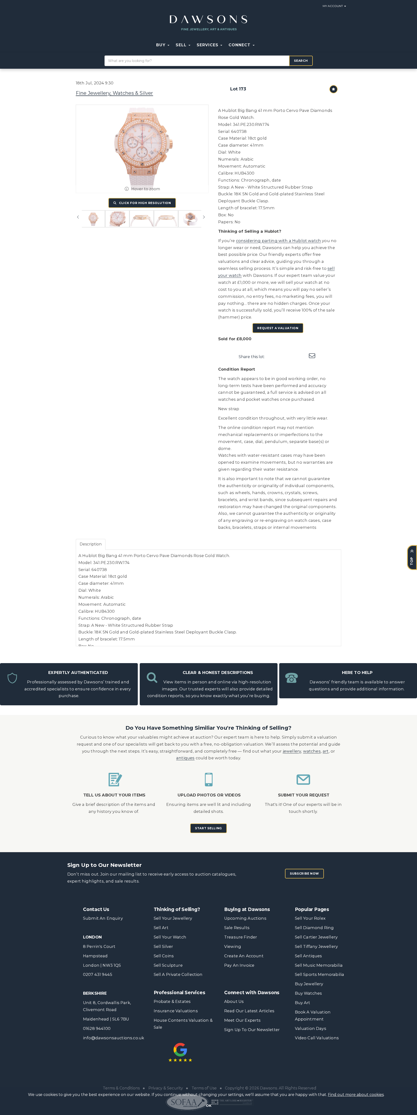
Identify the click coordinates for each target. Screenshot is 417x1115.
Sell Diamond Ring (314, 927)
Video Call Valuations (317, 1037)
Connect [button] (240, 45)
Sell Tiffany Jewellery (316, 946)
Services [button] (208, 45)
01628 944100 (97, 1028)
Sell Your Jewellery (173, 918)
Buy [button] (161, 45)
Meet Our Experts (242, 1020)
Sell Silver (163, 946)
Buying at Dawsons (247, 909)
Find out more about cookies (356, 1094)
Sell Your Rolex (310, 918)
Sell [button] (182, 45)
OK (208, 1105)
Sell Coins (164, 955)
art (326, 751)
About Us (234, 1001)
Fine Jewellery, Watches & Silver (114, 93)
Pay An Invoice (239, 965)
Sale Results (237, 927)
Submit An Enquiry (103, 918)
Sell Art (161, 927)
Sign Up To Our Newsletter (252, 1029)
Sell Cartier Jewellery (316, 937)
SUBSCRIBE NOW (304, 873)
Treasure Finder (240, 937)
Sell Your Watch (170, 937)
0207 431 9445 (97, 974)
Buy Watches (308, 993)
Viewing (232, 946)
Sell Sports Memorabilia (319, 974)
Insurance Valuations (176, 1010)
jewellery (292, 751)
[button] (261, 45)
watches (312, 751)
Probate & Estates (172, 1001)
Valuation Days (310, 1028)
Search (301, 60)
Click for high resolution (144, 203)
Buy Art (302, 1002)
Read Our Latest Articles (249, 1010)
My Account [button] (333, 6)
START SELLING (208, 828)
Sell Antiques (308, 955)
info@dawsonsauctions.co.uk (113, 1037)
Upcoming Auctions (245, 918)
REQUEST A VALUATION (278, 328)
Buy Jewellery (309, 983)
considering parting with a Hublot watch (278, 240)
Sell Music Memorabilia (319, 965)
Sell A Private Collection (178, 974)
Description (91, 544)
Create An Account (244, 955)
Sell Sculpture (168, 965)
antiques (185, 757)
